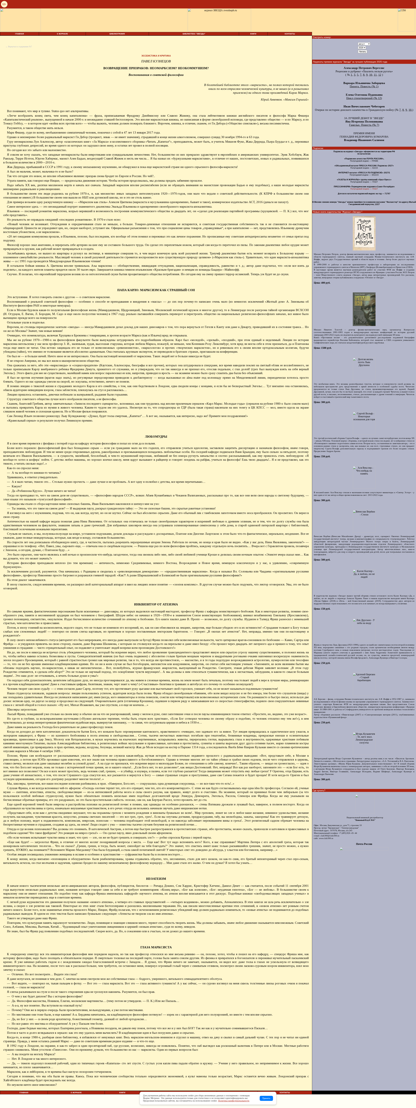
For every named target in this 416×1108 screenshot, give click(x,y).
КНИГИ (253, 34)
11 (375, 74)
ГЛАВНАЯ (19, 34)
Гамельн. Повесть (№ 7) (364, 125)
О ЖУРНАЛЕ (62, 34)
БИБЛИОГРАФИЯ (117, 34)
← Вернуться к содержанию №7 (19, 46)
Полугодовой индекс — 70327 (364, 189)
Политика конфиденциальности (233, 1101)
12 (379, 74)
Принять (266, 1098)
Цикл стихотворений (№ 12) (364, 98)
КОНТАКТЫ (290, 34)
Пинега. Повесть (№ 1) (364, 86)
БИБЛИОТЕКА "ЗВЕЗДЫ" (194, 34)
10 (370, 74)
